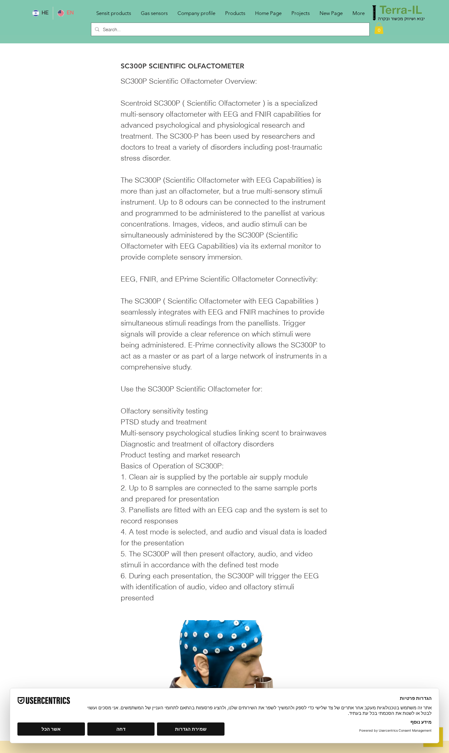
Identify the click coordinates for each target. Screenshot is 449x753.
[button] (379, 28)
